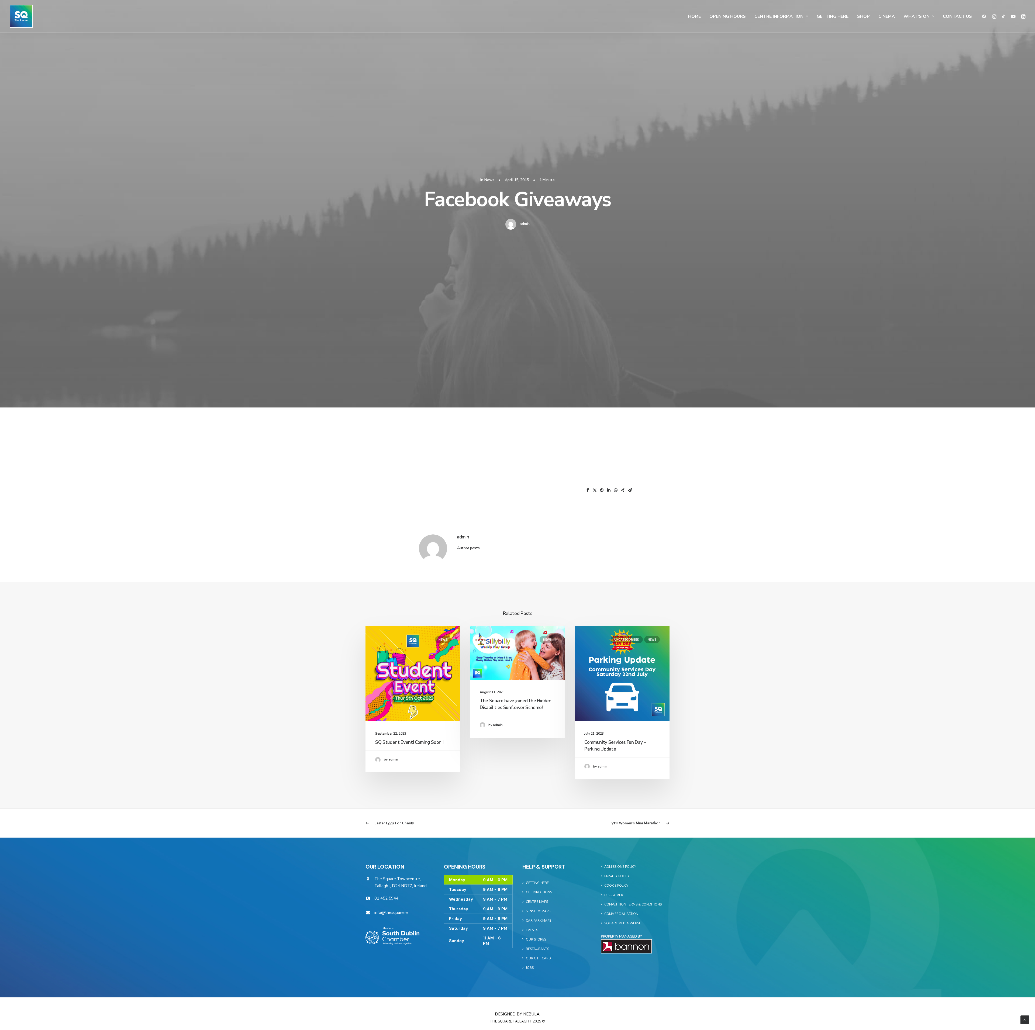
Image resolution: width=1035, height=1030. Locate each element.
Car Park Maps (538, 920)
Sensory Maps (538, 911)
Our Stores (536, 939)
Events (532, 930)
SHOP (863, 16)
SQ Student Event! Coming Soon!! (409, 742)
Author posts (468, 548)
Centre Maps (537, 902)
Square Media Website (624, 923)
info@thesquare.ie (391, 912)
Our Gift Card (538, 958)
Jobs (530, 968)
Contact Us (957, 16)
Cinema (886, 16)
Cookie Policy (616, 885)
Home (694, 16)
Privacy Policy (616, 876)
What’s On (916, 16)
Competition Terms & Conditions (633, 904)
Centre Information (778, 16)
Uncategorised (626, 639)
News (489, 179)
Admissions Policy (620, 867)
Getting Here (832, 16)
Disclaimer (613, 895)
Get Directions (539, 892)
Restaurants (537, 949)
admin (525, 223)
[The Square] (21, 16)
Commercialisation (621, 914)
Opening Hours (727, 16)
